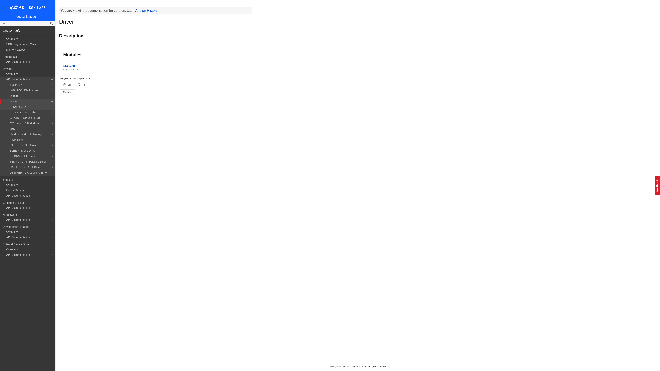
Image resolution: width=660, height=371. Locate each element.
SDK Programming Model (21, 44)
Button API (16, 84)
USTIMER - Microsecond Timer (29, 172)
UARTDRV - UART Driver (25, 167)
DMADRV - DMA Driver (24, 90)
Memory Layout (15, 49)
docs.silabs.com (27, 16)
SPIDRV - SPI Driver (22, 156)
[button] (657, 185)
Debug (14, 95)
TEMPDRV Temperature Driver (28, 161)
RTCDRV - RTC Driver (24, 145)
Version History (146, 10)
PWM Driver (17, 139)
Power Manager (16, 190)
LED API (15, 128)
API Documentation (18, 61)
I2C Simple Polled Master (25, 123)
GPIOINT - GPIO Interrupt (25, 117)
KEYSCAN (20, 106)
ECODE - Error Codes (23, 112)
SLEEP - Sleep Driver (23, 150)
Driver (13, 101)
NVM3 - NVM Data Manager (27, 134)
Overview (12, 38)
